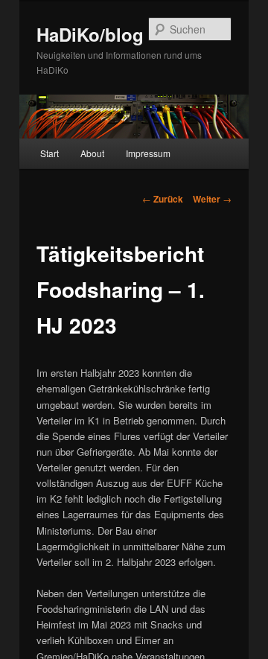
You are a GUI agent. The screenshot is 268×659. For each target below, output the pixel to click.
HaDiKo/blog (90, 34)
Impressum (148, 153)
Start (49, 153)
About (92, 153)
